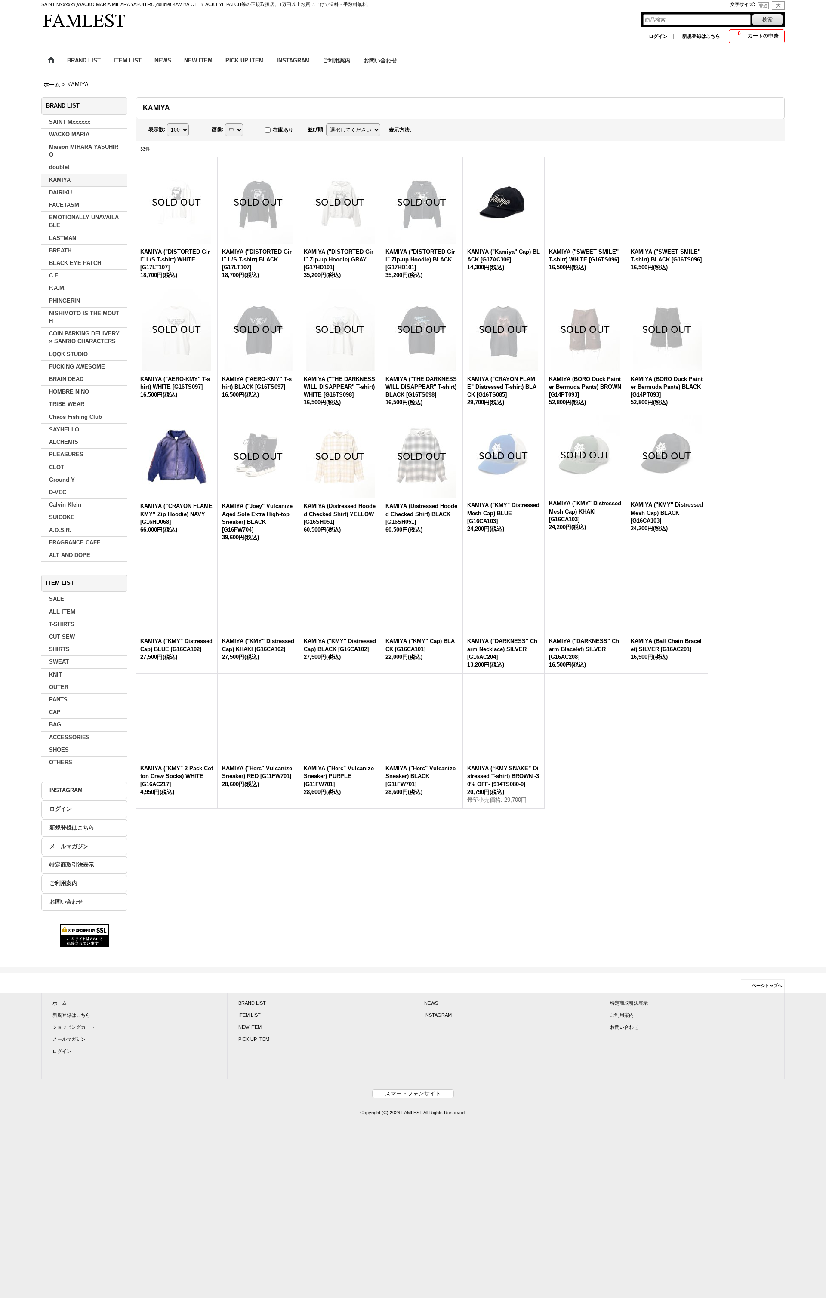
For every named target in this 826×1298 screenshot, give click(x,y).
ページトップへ (767, 1023)
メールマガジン (69, 846)
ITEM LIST (249, 1052)
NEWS (431, 1040)
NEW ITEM (250, 1064)
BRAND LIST (252, 1040)
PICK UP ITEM (253, 1077)
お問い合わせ (66, 902)
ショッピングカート (73, 1064)
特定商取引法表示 (71, 865)
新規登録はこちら (701, 36)
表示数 (157, 130)
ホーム (59, 1040)
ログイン (658, 36)
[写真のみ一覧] (422, 130)
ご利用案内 (63, 883)
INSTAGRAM (66, 790)
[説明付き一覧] (440, 130)
